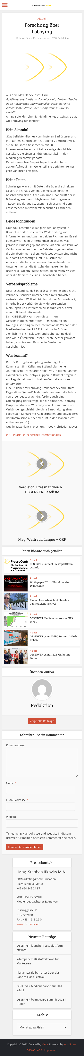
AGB (39, 1050)
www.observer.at (28, 924)
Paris (18, 435)
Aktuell (42, 19)
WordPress (70, 1044)
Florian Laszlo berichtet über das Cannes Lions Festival (49, 601)
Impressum (50, 1050)
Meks (45, 1044)
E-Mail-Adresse (17, 800)
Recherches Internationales (43, 435)
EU (9, 435)
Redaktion (63, 38)
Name (11, 783)
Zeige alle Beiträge (42, 721)
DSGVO (31, 1050)
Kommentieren (41, 38)
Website (11, 817)
